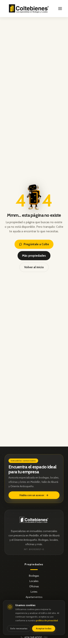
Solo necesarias (18, 628)
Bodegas (34, 575)
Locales (34, 581)
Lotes (34, 591)
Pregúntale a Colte (36, 244)
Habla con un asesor (31, 495)
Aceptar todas (43, 628)
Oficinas (34, 586)
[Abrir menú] (60, 8)
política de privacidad (47, 620)
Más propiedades (34, 255)
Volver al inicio (34, 267)
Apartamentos (34, 597)
